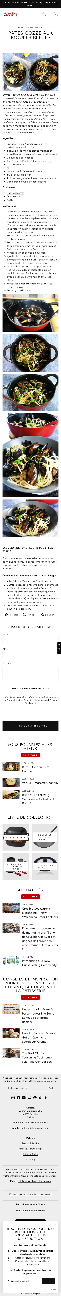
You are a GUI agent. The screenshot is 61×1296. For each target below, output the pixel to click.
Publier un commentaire (30, 688)
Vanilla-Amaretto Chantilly (40, 783)
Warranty (30, 1159)
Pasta (28, 27)
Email (7, 649)
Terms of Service (30, 1143)
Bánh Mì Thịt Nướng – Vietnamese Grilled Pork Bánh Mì (38, 799)
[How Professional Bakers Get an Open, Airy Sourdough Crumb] (11, 1033)
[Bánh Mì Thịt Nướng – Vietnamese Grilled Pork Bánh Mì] (11, 794)
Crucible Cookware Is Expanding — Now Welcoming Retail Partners (40, 913)
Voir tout (30, 755)
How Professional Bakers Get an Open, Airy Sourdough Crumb (38, 1037)
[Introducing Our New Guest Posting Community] (11, 960)
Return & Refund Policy (30, 1148)
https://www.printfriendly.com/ (33, 581)
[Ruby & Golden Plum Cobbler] (11, 766)
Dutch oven (13, 196)
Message (9, 663)
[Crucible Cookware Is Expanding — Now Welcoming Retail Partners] (11, 908)
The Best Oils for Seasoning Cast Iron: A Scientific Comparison (37, 1057)
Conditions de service (34, 700)
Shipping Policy (30, 1154)
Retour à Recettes (33, 726)
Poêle (10, 200)
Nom (6, 634)
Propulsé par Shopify (30, 1293)
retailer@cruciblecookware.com (34, 1181)
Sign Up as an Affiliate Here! (30, 1210)
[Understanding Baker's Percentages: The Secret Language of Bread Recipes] (11, 1009)
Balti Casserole (15, 192)
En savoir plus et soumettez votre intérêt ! (30, 1194)
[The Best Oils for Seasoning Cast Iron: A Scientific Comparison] (11, 1053)
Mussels (21, 27)
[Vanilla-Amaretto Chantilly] (11, 782)
